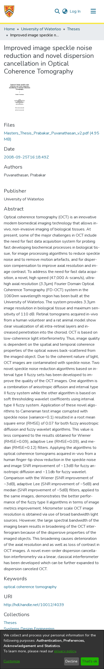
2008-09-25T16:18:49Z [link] (26, 157)
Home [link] (9, 29)
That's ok (89, 661)
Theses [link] (73, 29)
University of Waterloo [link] (41, 29)
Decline (71, 661)
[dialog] (52, 649)
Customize (12, 661)
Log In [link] (75, 11)
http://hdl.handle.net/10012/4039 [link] (34, 605)
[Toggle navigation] (93, 11)
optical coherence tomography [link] (30, 587)
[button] (9, 11)
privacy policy (65, 651)
